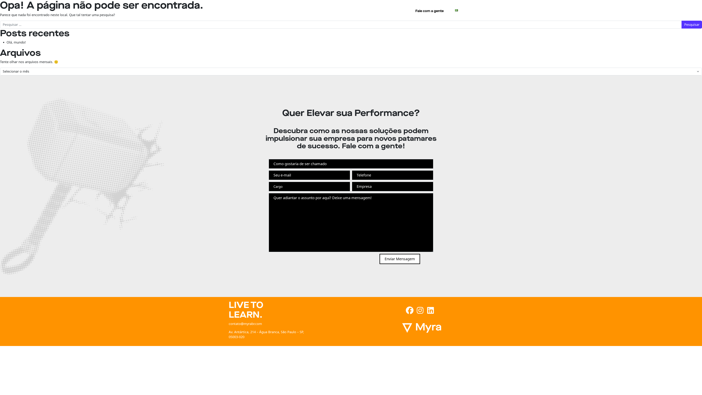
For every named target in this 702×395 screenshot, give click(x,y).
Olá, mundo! (16, 42)
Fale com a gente (429, 11)
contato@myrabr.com (245, 323)
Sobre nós (340, 10)
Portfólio (363, 10)
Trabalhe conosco (391, 10)
